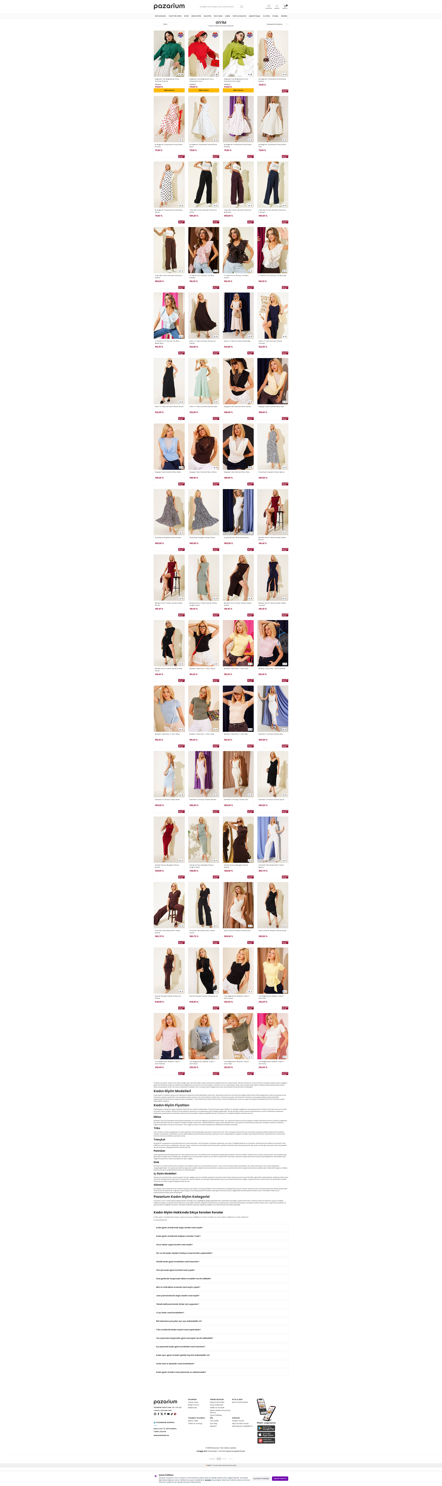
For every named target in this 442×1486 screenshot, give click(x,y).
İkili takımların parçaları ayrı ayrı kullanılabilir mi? (179, 1321)
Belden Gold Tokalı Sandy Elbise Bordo (272, 538)
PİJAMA (275, 16)
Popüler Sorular (238, 1421)
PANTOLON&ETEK (239, 16)
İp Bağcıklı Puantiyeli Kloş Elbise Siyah (168, 211)
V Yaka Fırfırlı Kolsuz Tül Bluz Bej (272, 275)
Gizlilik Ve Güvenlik (217, 1408)
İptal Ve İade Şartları (240, 1402)
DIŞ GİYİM (207, 16)
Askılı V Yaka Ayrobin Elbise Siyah (169, 406)
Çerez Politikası (216, 1415)
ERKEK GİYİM (196, 16)
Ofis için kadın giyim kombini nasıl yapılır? (175, 1270)
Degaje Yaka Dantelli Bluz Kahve (203, 472)
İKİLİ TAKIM (218, 16)
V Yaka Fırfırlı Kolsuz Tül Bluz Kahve (236, 276)
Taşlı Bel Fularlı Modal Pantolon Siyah (203, 211)
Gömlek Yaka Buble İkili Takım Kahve (167, 931)
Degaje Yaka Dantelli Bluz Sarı (271, 406)
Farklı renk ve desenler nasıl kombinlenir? (175, 1363)
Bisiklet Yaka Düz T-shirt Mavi (167, 734)
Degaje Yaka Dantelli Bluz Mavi (168, 472)
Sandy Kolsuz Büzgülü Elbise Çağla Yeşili (201, 866)
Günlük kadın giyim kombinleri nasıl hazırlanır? (177, 1261)
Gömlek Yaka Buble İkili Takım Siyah (202, 931)
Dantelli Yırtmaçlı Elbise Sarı (236, 799)
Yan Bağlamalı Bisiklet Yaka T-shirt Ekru (272, 1062)
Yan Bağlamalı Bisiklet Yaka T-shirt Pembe (168, 1062)
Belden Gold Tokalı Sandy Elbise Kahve (238, 604)
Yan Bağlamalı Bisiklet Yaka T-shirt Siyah (237, 997)
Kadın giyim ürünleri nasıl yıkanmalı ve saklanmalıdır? (181, 1372)
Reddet (208, 1480)
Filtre (165, 24)
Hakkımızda (192, 1408)
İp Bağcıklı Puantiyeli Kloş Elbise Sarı (272, 145)
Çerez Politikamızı (182, 1480)
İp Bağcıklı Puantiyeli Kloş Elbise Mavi (203, 145)
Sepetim (213, 1426)
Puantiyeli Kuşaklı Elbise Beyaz (272, 472)
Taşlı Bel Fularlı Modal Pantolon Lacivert (272, 211)
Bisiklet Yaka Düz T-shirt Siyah (202, 668)
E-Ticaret (214, 1465)
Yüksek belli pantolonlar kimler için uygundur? (177, 1304)
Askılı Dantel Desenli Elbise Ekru (237, 930)
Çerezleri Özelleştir (261, 1478)
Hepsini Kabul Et (280, 1478)
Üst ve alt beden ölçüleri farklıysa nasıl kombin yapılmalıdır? (184, 1253)
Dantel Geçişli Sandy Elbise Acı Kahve (168, 997)
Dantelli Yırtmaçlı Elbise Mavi (167, 799)
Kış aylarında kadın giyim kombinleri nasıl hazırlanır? (180, 1346)
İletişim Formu (193, 1405)
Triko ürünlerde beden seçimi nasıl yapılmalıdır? (178, 1329)
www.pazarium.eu (161, 1435)
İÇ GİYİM (266, 16)
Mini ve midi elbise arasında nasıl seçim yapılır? (178, 1287)
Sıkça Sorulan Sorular (240, 1423)
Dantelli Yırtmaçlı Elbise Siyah (271, 799)
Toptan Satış (193, 1402)
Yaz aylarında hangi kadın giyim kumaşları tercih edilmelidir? (184, 1338)
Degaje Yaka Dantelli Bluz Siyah (237, 406)
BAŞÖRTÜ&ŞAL (254, 16)
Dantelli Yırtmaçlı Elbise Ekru (271, 734)
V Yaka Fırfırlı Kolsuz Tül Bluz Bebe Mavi (167, 342)
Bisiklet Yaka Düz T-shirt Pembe (272, 668)
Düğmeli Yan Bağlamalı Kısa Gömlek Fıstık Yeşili (236, 80)
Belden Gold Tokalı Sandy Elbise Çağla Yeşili (203, 604)
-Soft (208, 1465)
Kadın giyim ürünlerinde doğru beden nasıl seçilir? (179, 1227)
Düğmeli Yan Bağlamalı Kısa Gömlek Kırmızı (201, 80)
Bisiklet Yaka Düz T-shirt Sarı (236, 668)
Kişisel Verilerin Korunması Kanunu (220, 1411)
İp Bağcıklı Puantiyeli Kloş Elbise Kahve (272, 80)
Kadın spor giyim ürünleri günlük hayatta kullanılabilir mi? (183, 1355)
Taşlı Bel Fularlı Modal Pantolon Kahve (168, 276)
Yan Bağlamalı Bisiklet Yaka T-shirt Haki (237, 1062)
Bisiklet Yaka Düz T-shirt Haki (201, 734)
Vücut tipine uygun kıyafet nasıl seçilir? (174, 1244)
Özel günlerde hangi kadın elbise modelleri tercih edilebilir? (183, 1278)
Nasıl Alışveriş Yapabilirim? (242, 1426)
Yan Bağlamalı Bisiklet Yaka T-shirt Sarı (272, 997)
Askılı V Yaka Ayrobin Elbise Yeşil (203, 406)
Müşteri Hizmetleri (217, 1402)
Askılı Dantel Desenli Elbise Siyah (272, 930)
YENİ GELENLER (160, 16)
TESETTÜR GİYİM (175, 16)
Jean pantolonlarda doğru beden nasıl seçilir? (177, 1295)
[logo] (169, 7)
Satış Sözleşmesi (216, 1405)
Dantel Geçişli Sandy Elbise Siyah (203, 996)
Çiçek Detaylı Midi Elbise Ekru (236, 537)
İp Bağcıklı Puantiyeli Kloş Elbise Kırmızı (168, 145)
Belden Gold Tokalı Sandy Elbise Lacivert (272, 604)
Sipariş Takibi (193, 1421)
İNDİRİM (284, 16)
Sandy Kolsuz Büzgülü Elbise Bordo (167, 866)
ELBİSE (227, 16)
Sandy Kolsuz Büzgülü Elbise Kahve (236, 866)
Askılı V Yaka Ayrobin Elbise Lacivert (270, 342)
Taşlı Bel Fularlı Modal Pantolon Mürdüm (237, 211)
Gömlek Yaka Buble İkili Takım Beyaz (271, 866)
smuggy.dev (201, 1451)
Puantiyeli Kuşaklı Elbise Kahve (168, 537)
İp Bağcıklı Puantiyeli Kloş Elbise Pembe (238, 145)
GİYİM (186, 16)
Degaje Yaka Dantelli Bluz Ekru (237, 472)
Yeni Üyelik (214, 1421)
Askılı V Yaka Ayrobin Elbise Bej (237, 341)
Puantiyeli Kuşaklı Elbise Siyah (202, 537)
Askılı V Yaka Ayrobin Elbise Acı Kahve (202, 342)
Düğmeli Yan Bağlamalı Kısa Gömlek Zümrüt (167, 80)
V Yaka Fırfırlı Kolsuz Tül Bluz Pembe (201, 276)
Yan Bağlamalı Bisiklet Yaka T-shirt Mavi (202, 1062)
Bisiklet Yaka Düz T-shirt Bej (235, 734)
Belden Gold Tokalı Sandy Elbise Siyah (168, 669)
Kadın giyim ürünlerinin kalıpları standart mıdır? (178, 1236)
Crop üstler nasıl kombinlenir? (170, 1312)
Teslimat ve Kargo (195, 1423)
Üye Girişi (213, 1423)
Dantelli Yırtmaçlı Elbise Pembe (202, 799)
